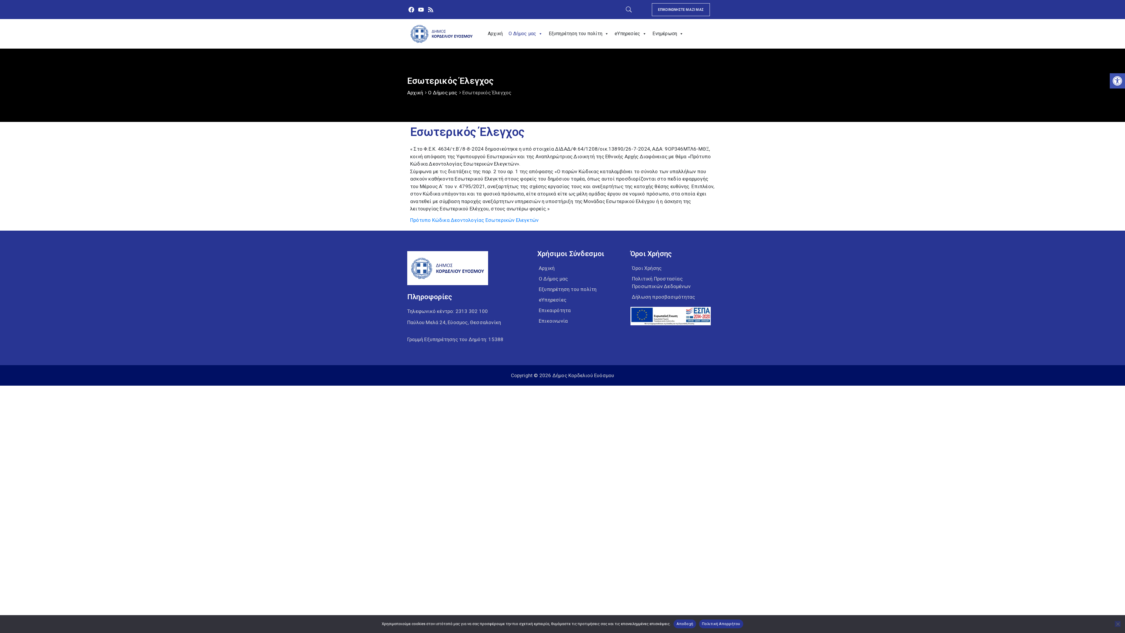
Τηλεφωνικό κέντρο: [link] (447, 311)
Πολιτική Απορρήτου (721, 624)
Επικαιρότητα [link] (555, 310)
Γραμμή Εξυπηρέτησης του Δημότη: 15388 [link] (455, 339)
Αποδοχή (684, 624)
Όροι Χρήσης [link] (647, 268)
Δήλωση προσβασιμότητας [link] (663, 297)
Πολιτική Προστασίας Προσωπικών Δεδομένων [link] (661, 282)
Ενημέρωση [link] (664, 33)
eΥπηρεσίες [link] (627, 33)
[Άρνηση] (1118, 624)
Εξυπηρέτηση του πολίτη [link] (575, 33)
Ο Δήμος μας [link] (522, 33)
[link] (1117, 81)
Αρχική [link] (495, 33)
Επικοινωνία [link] (553, 321)
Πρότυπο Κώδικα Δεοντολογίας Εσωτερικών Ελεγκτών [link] (474, 220)
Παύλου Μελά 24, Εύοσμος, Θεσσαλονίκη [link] (454, 322)
